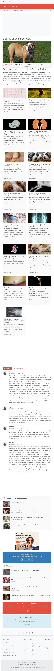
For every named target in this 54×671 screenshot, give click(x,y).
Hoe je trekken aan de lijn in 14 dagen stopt (25, 570)
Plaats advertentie (9, 2)
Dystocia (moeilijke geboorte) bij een (39, 164)
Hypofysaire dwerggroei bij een (14, 257)
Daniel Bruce (36, 667)
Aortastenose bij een (13, 100)
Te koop (40, 64)
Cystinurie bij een (12, 164)
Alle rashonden (7, 643)
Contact (47, 643)
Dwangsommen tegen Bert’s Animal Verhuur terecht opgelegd (28, 587)
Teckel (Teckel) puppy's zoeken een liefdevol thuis (27, 517)
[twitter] (23, 633)
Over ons (47, 654)
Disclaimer (47, 651)
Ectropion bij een (12, 194)
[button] (3, 66)
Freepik (30, 667)
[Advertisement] (27, 24)
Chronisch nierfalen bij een (38, 132)
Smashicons (42, 667)
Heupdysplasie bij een (39, 225)
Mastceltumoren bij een (14, 288)
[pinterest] (32, 633)
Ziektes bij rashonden (8, 646)
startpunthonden (4, 6)
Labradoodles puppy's (18, 503)
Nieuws (9, 566)
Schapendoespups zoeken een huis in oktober (26, 510)
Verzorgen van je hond (8, 649)
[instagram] (29, 633)
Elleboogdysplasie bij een (37, 194)
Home (4, 10)
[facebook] (20, 633)
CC (27, 667)
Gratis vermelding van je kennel (32, 643)
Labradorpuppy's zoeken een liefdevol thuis (25, 525)
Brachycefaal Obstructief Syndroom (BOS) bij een (14, 133)
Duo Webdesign (31, 664)
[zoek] (50, 10)
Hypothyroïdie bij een (39, 257)
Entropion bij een (12, 225)
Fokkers (29, 64)
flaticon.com (23, 667)
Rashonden (8, 10)
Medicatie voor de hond (9, 652)
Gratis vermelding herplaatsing (32, 646)
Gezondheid (8, 64)
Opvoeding (18, 64)
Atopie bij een (39, 100)
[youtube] (26, 633)
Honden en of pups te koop (16, 498)
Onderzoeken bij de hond (9, 655)
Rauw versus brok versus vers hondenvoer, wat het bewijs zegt (30, 578)
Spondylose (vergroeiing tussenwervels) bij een (14, 320)
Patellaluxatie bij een (38, 288)
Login (18, 2)
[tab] (7, 368)
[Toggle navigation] (49, 6)
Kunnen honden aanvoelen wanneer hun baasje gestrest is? (30, 595)
